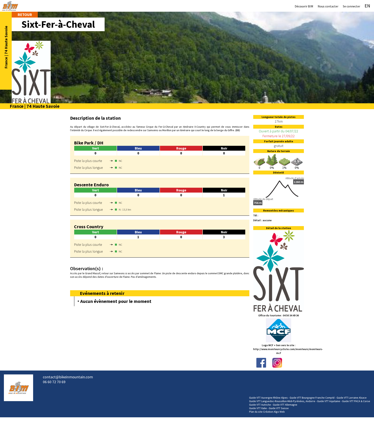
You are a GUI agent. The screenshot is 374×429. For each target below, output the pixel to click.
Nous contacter (328, 6)
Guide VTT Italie (258, 408)
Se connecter (351, 6)
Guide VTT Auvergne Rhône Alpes (268, 397)
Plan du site (256, 411)
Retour (25, 14)
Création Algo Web (274, 411)
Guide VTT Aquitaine (328, 401)
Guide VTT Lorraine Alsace (352, 397)
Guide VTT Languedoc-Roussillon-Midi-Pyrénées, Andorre (282, 401)
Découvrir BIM (304, 6)
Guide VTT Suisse (279, 408)
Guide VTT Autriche (260, 404)
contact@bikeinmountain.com (68, 376)
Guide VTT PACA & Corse (356, 401)
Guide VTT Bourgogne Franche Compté (312, 397)
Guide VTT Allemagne (285, 404)
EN (367, 6)
